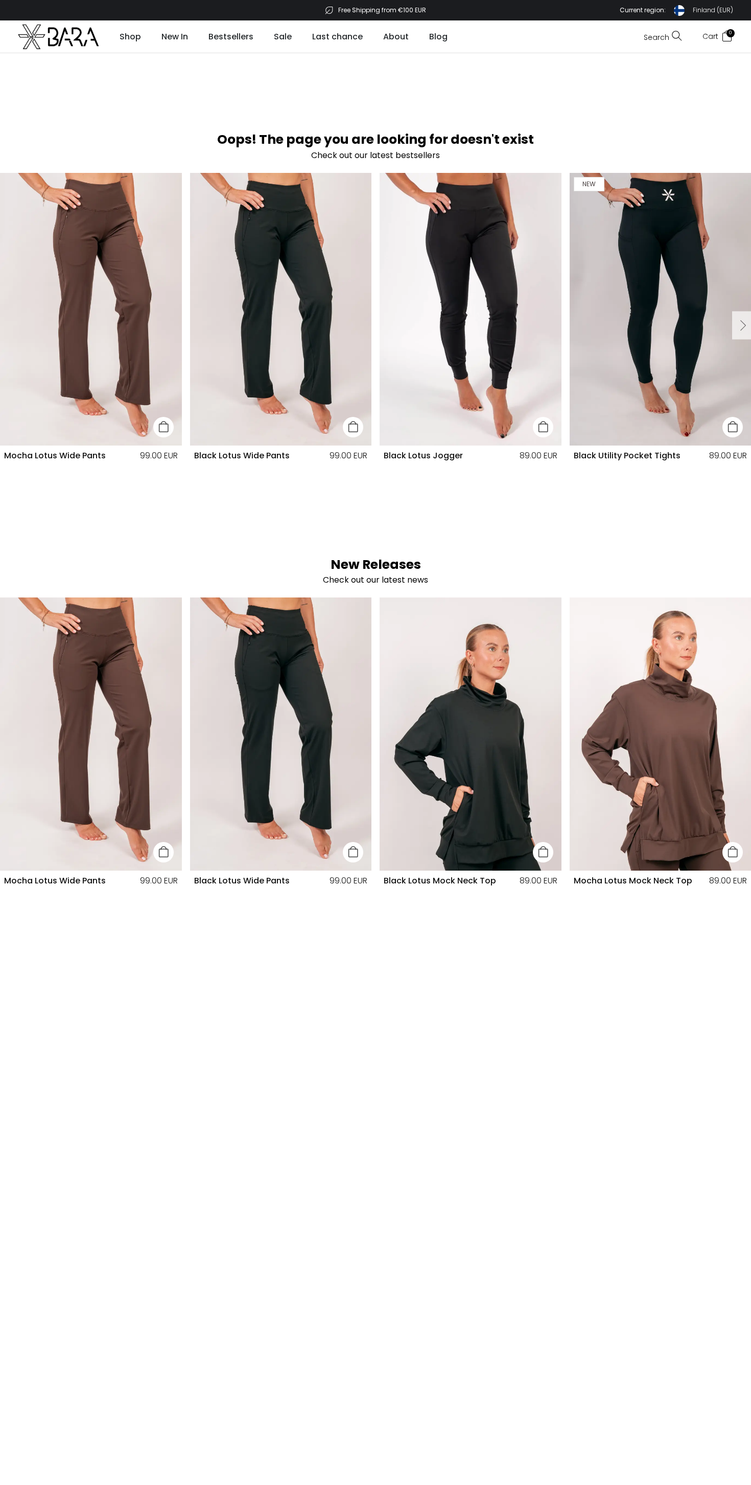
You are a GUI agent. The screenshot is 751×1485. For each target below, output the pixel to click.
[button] (676, 10)
